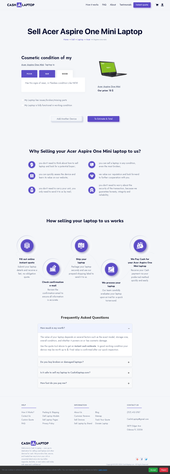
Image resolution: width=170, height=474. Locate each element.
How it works (92, 4)
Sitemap (98, 416)
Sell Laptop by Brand (83, 423)
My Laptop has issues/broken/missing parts (46, 100)
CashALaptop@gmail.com (138, 419)
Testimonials (125, 4)
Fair (47, 74)
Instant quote (142, 4)
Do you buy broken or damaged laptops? (62, 362)
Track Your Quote (102, 419)
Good (65, 74)
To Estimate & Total (103, 118)
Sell (72, 39)
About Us (78, 412)
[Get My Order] (162, 5)
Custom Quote (27, 419)
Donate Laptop (101, 423)
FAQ (104, 4)
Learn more (103, 470)
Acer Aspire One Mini (32, 64)
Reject (163, 470)
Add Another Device (67, 118)
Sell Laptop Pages (50, 419)
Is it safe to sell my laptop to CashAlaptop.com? (65, 372)
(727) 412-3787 (133, 412)
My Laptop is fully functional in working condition (48, 105)
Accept (153, 470)
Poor (29, 74)
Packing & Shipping (50, 412)
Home (66, 39)
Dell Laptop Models (50, 416)
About (113, 4)
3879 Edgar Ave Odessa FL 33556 (135, 428)
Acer (88, 39)
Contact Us (26, 416)
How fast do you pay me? (53, 383)
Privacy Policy (48, 423)
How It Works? (27, 412)
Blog (97, 412)
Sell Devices (79, 419)
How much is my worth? (52, 328)
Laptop (80, 39)
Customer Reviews (82, 416)
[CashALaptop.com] (20, 4)
